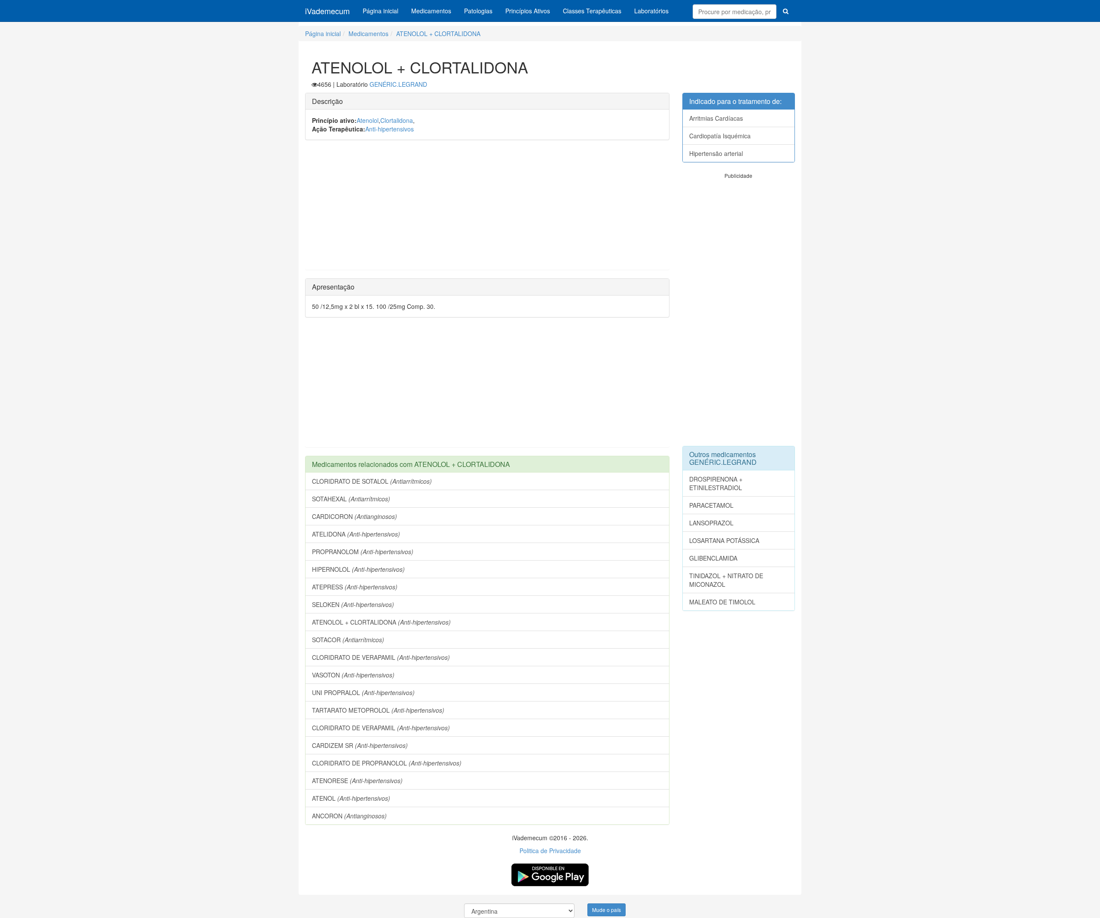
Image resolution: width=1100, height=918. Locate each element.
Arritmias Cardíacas (716, 118)
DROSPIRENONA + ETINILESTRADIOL (715, 483)
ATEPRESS (354, 587)
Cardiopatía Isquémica (720, 135)
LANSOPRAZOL (711, 522)
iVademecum (327, 10)
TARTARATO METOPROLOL (378, 710)
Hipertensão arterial (716, 153)
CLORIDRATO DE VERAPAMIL (381, 657)
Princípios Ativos (527, 10)
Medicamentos (431, 10)
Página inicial (380, 10)
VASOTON (353, 675)
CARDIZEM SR (360, 745)
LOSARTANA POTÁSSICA (724, 540)
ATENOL (351, 798)
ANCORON (349, 815)
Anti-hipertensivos (389, 129)
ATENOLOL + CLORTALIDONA (438, 33)
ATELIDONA (356, 534)
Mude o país (606, 909)
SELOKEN (353, 604)
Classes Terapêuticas (592, 10)
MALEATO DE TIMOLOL (722, 602)
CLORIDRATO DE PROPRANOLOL (386, 763)
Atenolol (368, 120)
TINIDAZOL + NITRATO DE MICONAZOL (726, 580)
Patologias (478, 10)
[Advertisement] (487, 209)
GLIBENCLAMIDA (713, 558)
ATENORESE (357, 780)
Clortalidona (396, 120)
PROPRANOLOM (362, 551)
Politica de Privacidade (550, 850)
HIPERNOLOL (358, 569)
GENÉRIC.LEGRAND (398, 84)
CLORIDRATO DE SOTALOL (372, 481)
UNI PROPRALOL (363, 692)
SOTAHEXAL (351, 498)
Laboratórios (651, 10)
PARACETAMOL (711, 505)
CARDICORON (354, 516)
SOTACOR (348, 639)
